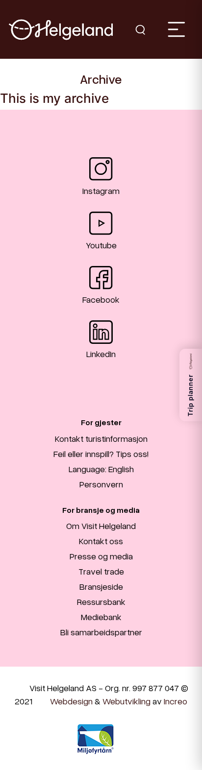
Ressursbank (101, 601)
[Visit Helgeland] (61, 29)
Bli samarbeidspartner (101, 631)
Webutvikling (126, 701)
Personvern (101, 484)
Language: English (101, 468)
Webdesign (71, 701)
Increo (175, 701)
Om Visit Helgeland (101, 525)
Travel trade (101, 571)
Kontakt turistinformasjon (101, 438)
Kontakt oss (101, 540)
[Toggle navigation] (176, 29)
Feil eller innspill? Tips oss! (101, 453)
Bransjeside (101, 586)
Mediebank (101, 616)
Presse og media (101, 556)
